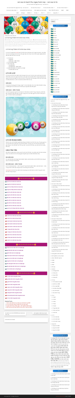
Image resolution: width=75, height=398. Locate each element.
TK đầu (54, 303)
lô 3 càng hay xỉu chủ (30, 44)
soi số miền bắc (57, 365)
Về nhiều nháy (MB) (57, 288)
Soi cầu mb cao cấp (35, 7)
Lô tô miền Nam (56, 319)
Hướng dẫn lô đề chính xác (26, 10)
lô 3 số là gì (37, 44)
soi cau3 (58, 344)
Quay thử (55, 12)
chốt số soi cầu (59, 338)
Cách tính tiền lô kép (9, 42)
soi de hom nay (61, 360)
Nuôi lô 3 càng (8, 45)
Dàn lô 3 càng (34, 42)
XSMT (17, 12)
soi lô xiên (68, 363)
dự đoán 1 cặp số (57, 339)
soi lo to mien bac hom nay (56, 363)
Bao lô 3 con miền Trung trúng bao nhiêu (21, 41)
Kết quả (23, 12)
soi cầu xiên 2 (63, 357)
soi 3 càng (53, 344)
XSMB (62, 10)
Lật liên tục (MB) (57, 50)
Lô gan (55, 61)
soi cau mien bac (57, 347)
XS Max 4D (55, 273)
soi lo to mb (62, 362)
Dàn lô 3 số (39, 42)
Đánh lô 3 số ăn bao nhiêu (10, 44)
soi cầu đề (54, 360)
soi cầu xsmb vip (64, 359)
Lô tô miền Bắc (56, 316)
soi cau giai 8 (57, 345)
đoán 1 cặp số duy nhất (57, 367)
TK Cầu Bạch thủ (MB (57, 281)
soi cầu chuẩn (57, 352)
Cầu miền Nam (56, 57)
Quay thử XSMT (56, 89)
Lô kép (54, 301)
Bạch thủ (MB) (56, 48)
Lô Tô (48, 12)
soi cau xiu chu (57, 349)
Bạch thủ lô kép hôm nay (39, 39)
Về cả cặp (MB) (56, 52)
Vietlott (28, 12)
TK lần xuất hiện (57, 74)
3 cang (53, 338)
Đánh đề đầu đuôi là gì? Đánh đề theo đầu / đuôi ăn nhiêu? (19, 307)
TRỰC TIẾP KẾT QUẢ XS (54, 10)
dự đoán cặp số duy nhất (57, 342)
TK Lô (42, 12)
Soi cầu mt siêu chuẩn (62, 7)
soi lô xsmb (52, 365)
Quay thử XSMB (56, 87)
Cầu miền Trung (56, 59)
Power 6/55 (56, 44)
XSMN (67, 10)
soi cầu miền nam (59, 354)
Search (53, 21)
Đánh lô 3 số (44, 42)
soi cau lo (64, 346)
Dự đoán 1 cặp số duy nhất (59, 340)
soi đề (61, 365)
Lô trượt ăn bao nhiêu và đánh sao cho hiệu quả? (17, 304)
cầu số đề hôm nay (27, 42)
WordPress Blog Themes (60, 396)
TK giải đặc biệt (56, 72)
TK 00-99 (55, 76)
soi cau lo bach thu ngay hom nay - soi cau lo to (22, 39)
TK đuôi (55, 70)
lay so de (67, 342)
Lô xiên (55, 63)
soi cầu (61, 350)
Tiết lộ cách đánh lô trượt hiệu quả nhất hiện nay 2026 (18, 302)
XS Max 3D (56, 46)
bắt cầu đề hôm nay (34, 41)
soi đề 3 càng (65, 365)
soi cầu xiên (56, 357)
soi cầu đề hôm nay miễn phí (17, 45)
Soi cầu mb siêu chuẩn (48, 7)
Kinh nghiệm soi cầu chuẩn (40, 10)
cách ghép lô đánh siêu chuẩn (40, 313)
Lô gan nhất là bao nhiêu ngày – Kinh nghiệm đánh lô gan (19, 305)
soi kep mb (66, 360)
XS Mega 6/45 (56, 39)
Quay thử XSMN (56, 330)
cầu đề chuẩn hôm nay (18, 42)
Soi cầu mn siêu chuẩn (11, 10)
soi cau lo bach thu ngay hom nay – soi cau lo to (38, 2)
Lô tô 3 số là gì (43, 44)
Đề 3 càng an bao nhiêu (21, 44)
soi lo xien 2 (64, 363)
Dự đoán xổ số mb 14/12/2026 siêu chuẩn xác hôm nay (15, 313)
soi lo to (57, 362)
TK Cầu (35, 12)
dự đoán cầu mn (64, 341)
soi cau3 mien (64, 344)
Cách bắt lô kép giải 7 (42, 41)
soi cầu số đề (61, 355)
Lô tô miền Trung (57, 83)
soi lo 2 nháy (53, 362)
